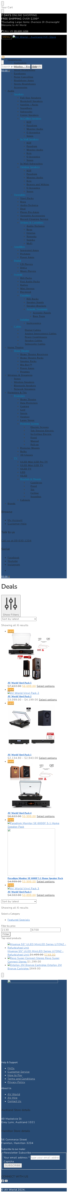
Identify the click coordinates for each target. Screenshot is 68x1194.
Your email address (17, 1157)
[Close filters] (2, 975)
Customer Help (17, 524)
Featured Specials (19, 920)
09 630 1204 (21, 31)
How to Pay (15, 1075)
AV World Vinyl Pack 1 (19, 754)
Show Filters (11, 614)
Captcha (9, 1161)
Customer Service (19, 1072)
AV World (14, 1094)
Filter (6, 934)
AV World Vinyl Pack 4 (19, 813)
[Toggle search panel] (2, 62)
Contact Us (14, 1101)
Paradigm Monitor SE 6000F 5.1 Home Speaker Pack (35, 878)
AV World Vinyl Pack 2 (19, 696)
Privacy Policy (16, 1082)
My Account (15, 520)
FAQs (11, 1068)
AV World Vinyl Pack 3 (19, 892)
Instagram (14, 564)
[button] (5, 70)
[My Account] (3, 58)
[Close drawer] (2, 11)
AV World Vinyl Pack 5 (19, 683)
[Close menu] (2, 3)
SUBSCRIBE (13, 1165)
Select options (46, 686)
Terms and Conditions (21, 1079)
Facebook (13, 557)
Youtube (13, 561)
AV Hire (12, 1098)
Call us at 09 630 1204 (16, 540)
